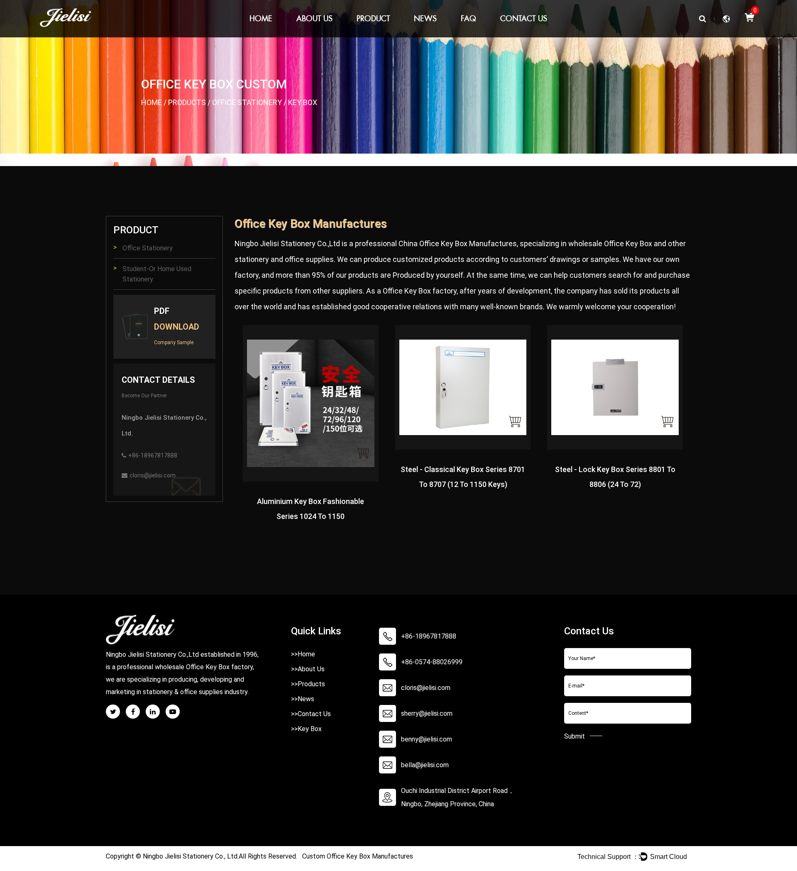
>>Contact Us (311, 714)
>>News (302, 699)
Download (176, 327)
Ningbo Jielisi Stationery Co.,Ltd (287, 243)
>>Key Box (306, 729)
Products (187, 102)
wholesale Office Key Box (610, 243)
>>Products (308, 684)
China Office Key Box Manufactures (457, 243)
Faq (468, 18)
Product (373, 18)
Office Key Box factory (420, 290)
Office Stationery (247, 102)
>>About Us (308, 669)
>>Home (303, 654)
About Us (314, 18)
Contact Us (523, 18)
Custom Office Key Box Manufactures (357, 856)
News (425, 18)
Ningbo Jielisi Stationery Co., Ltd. (191, 856)
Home (260, 18)
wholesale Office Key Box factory (204, 667)
